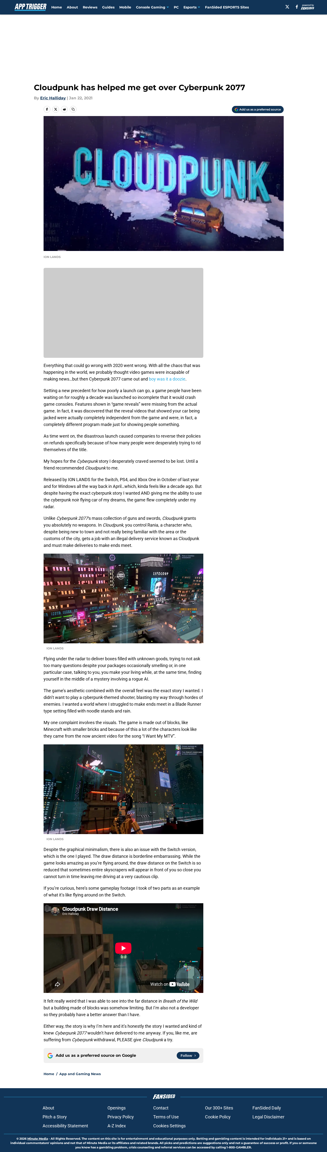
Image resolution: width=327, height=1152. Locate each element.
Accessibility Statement (65, 1125)
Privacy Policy (120, 1116)
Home (56, 7)
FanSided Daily (266, 1107)
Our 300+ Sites (219, 1107)
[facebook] (297, 7)
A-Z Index (116, 1125)
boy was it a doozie (167, 379)
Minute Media (37, 1138)
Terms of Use (166, 1116)
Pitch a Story (55, 1116)
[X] (287, 7)
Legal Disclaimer (268, 1116)
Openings (116, 1107)
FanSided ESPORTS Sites (227, 7)
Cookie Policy (218, 1116)
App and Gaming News (80, 1074)
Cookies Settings (169, 1125)
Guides (108, 7)
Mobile (125, 7)
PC (176, 7)
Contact (160, 1107)
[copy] (73, 109)
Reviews (90, 7)
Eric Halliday (53, 98)
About (72, 7)
